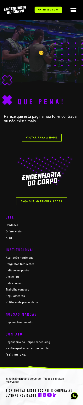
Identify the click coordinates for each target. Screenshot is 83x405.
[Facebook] (40, 395)
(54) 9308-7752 (16, 354)
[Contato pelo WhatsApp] (74, 396)
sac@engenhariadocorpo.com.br (27, 348)
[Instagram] (44, 395)
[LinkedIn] (54, 395)
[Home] (15, 10)
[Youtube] (49, 395)
